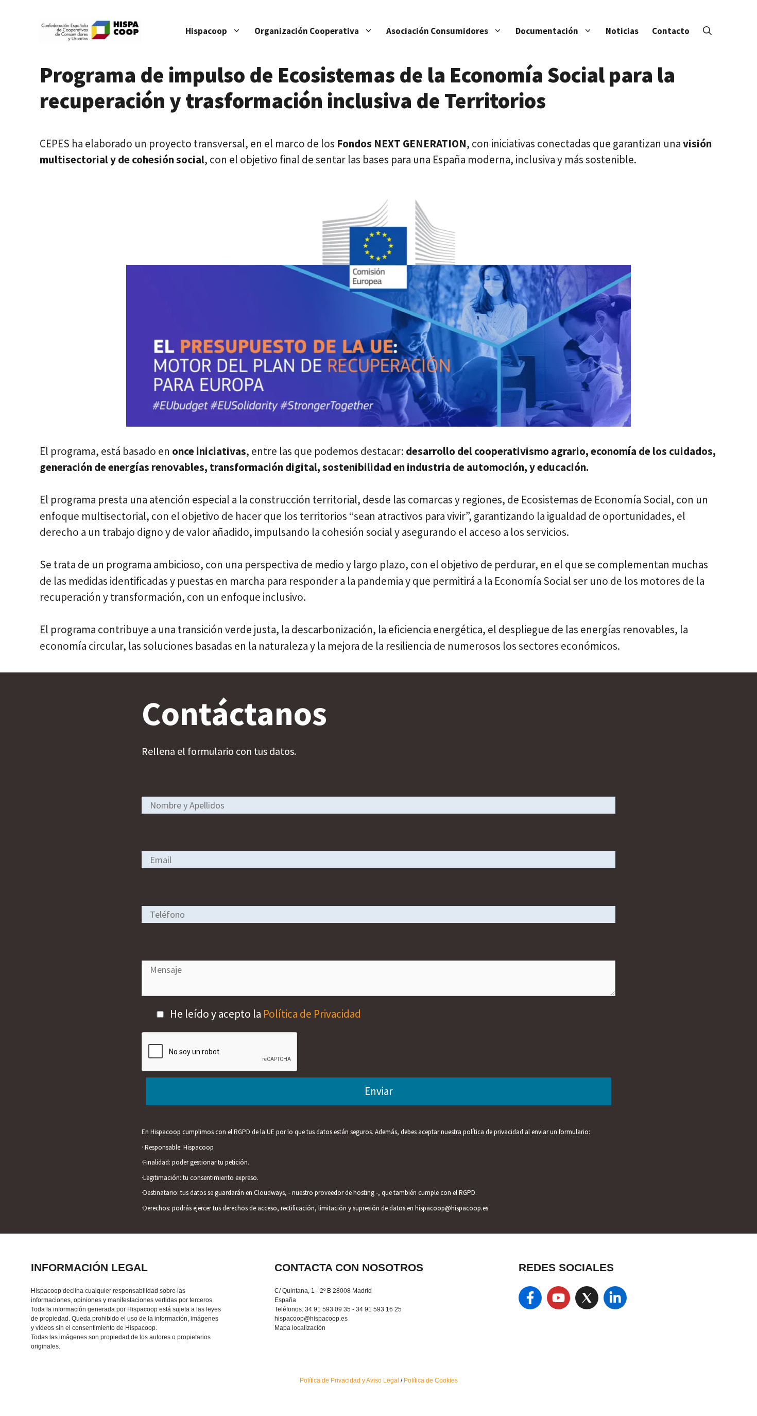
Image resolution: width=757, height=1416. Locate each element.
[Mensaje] (378, 992)
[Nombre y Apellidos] (378, 805)
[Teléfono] (378, 914)
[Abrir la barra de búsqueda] (707, 30)
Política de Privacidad (312, 1014)
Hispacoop (206, 31)
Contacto (671, 31)
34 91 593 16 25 (379, 1309)
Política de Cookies (431, 1380)
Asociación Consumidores (437, 31)
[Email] (378, 859)
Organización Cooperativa (306, 31)
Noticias (622, 31)
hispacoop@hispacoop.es (311, 1318)
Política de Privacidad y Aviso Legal (350, 1380)
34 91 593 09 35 (328, 1309)
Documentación (546, 31)
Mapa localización (299, 1327)
